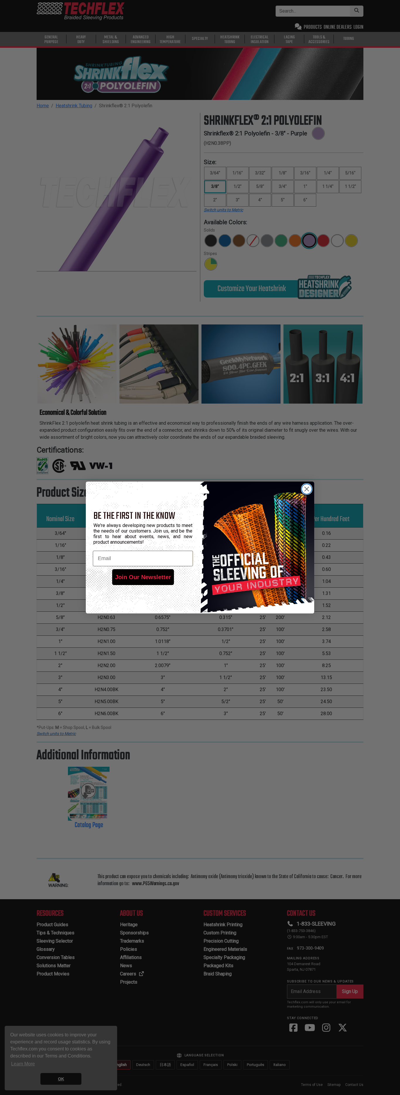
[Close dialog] (307, 489)
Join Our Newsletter (143, 577)
